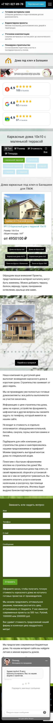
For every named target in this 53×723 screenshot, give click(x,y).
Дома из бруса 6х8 (36, 249)
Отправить (10, 582)
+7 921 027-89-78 (12, 4)
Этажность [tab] (36, 148)
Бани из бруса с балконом (17, 263)
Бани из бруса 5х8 (39, 263)
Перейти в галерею (26, 363)
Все (45, 152)
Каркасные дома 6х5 (37, 256)
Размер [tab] (21, 148)
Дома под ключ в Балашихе (31, 60)
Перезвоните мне (36, 4)
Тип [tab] (9, 148)
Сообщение (8, 544)
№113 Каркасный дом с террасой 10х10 (25, 226)
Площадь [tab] (12, 153)
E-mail (5, 533)
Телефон (7, 522)
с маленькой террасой (14, 160)
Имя (5, 511)
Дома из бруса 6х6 (16, 249)
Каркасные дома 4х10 (16, 256)
